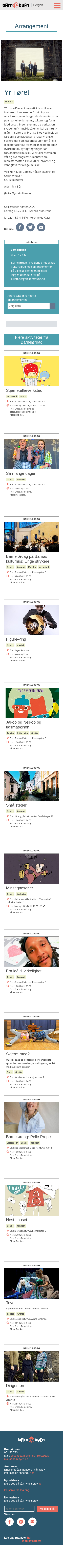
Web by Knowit (31, 1540)
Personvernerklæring (16, 1490)
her (32, 1472)
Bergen (38, 5)
